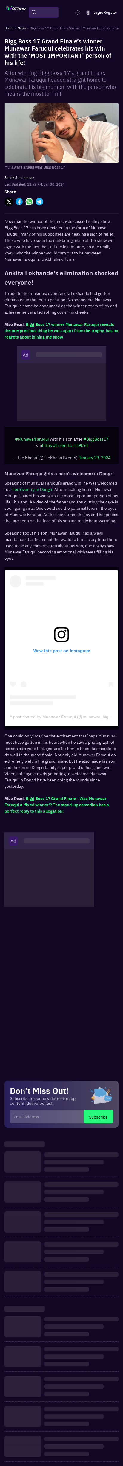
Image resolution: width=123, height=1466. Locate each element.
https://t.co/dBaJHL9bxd (65, 445)
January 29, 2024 (94, 457)
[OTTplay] (16, 13)
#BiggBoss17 (95, 439)
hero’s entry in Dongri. (32, 489)
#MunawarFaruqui (32, 439)
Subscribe (98, 1117)
